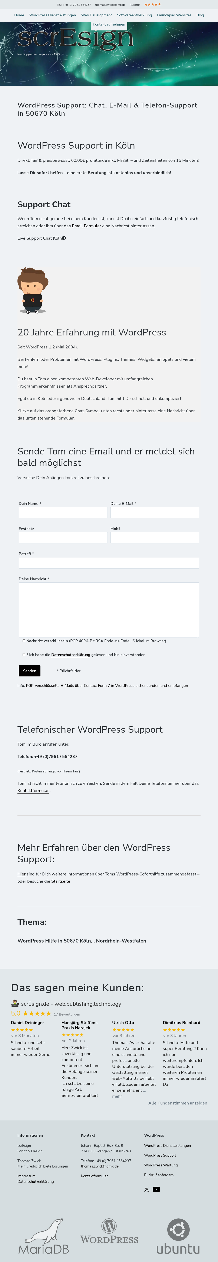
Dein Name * (30, 503)
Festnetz (26, 528)
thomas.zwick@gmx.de (110, 5)
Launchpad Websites (174, 15)
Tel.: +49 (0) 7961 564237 (74, 5)
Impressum (26, 1176)
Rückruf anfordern (159, 1175)
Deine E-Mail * (123, 503)
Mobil (115, 528)
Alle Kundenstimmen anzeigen (177, 1103)
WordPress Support (160, 1155)
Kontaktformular (33, 791)
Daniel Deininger (27, 1022)
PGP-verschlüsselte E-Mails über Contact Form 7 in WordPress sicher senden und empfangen (107, 685)
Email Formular (86, 226)
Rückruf (135, 5)
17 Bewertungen (67, 1014)
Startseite (60, 881)
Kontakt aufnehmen (109, 24)
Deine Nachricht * (34, 579)
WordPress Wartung (161, 1165)
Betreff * (26, 553)
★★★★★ (152, 4)
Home (19, 15)
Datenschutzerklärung (70, 654)
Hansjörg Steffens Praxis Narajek (80, 1025)
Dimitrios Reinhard (181, 1022)
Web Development (96, 15)
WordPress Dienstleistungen (52, 15)
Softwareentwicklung (134, 15)
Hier (21, 874)
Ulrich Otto (123, 1022)
